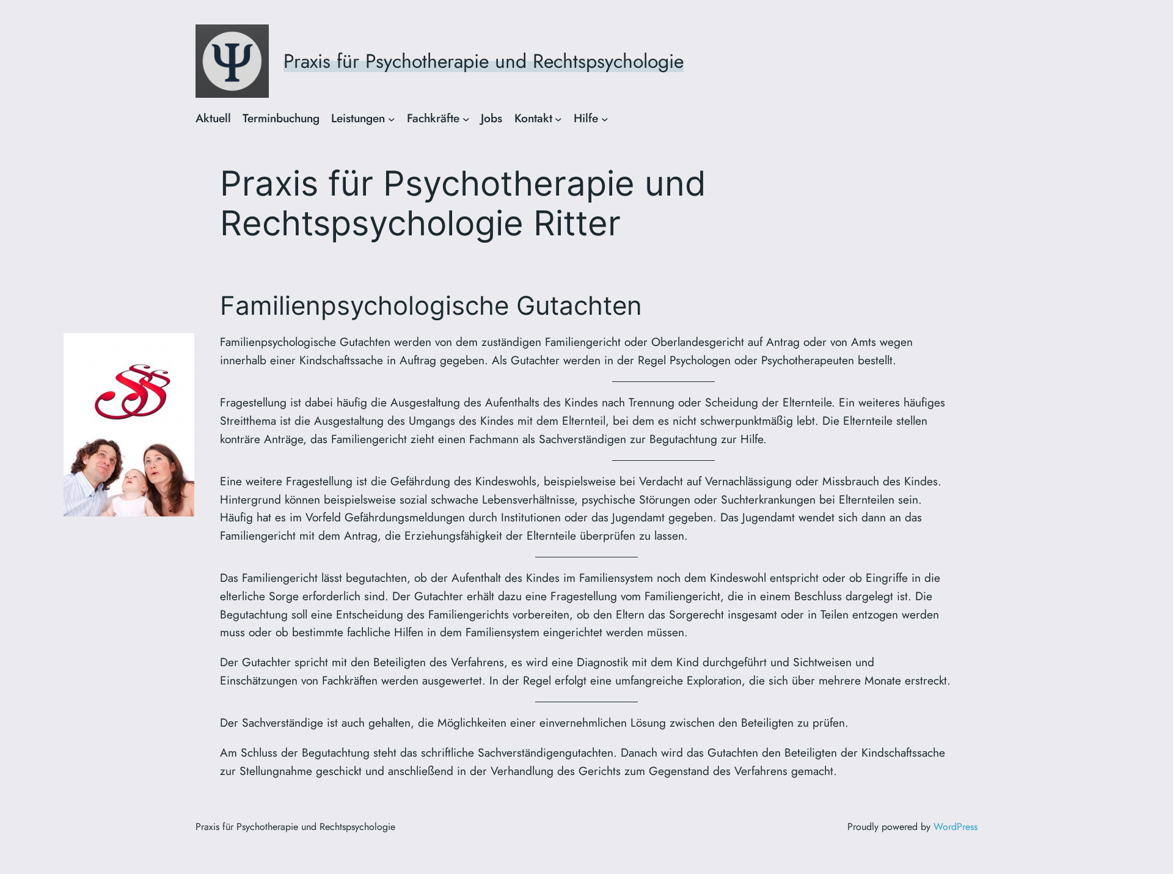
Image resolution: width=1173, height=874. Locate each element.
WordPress (956, 827)
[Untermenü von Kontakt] (558, 118)
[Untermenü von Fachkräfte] (466, 118)
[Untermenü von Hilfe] (604, 118)
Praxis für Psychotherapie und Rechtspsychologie (483, 61)
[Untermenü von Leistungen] (391, 118)
